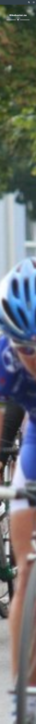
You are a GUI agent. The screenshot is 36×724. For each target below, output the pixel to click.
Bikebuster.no (18, 15)
